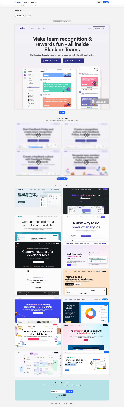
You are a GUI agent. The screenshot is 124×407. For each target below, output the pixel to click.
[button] (26, 2)
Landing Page (22, 5)
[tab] (57, 21)
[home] (18, 2)
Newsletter (33, 2)
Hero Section (30, 5)
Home (16, 5)
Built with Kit (62, 395)
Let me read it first (62, 398)
